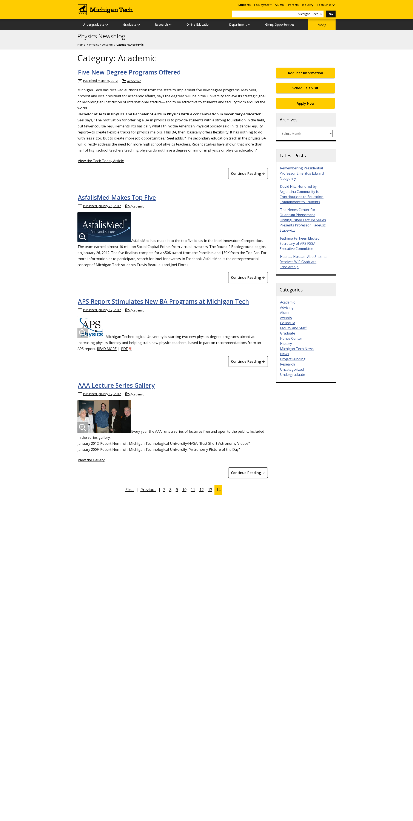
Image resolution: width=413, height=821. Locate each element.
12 (201, 489)
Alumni (280, 5)
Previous (148, 489)
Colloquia (287, 323)
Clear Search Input (292, 14)
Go (331, 14)
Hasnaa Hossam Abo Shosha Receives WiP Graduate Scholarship (303, 261)
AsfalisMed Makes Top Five (117, 197)
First (129, 489)
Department (238, 24)
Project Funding (292, 359)
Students (244, 5)
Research (161, 24)
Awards (286, 317)
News (284, 354)
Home (81, 44)
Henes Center (291, 338)
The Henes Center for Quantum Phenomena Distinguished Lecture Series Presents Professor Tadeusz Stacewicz (303, 220)
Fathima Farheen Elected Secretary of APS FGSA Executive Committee (299, 243)
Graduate (129, 24)
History (286, 343)
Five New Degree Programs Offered (129, 72)
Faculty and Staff (293, 328)
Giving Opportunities (279, 24)
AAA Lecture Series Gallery (116, 385)
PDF (124, 348)
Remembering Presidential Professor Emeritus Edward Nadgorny (302, 173)
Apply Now (305, 103)
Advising (287, 307)
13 (210, 489)
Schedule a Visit (305, 88)
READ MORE (107, 348)
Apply (322, 24)
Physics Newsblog (101, 36)
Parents (293, 5)
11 (193, 489)
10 (184, 489)
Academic (134, 81)
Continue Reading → (248, 173)
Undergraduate (93, 24)
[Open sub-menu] (333, 5)
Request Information (305, 73)
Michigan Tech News (297, 348)
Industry (307, 5)
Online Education (198, 24)
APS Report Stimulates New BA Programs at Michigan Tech (163, 301)
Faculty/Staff (262, 5)
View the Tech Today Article (101, 160)
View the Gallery (91, 459)
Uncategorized (292, 369)
